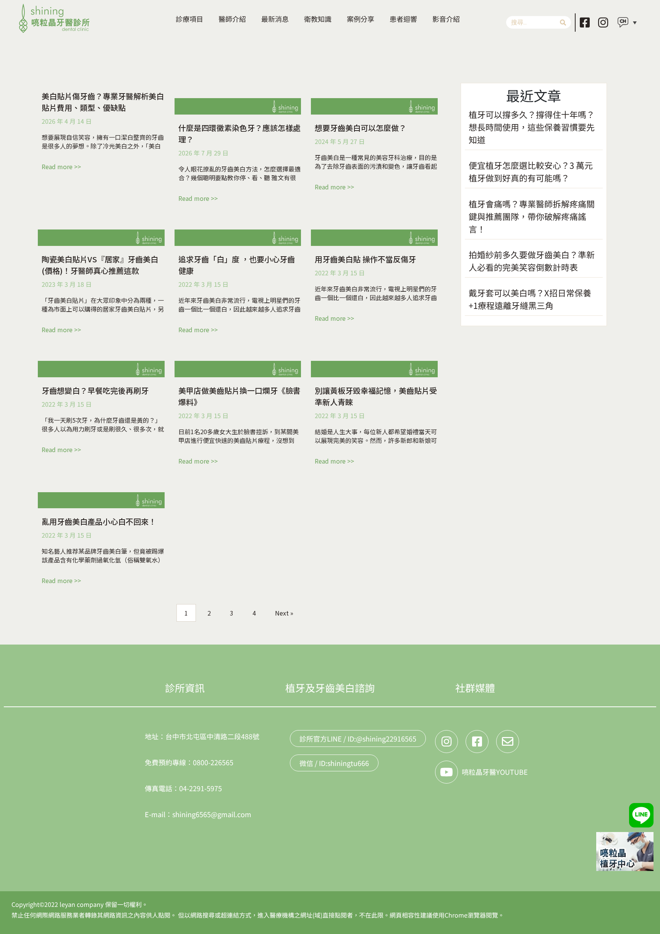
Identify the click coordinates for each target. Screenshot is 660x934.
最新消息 (275, 19)
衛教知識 (318, 19)
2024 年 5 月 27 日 (340, 141)
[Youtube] (446, 772)
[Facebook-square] (585, 22)
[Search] (563, 22)
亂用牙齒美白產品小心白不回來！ (99, 521)
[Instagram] (603, 22)
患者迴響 (403, 19)
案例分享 (360, 19)
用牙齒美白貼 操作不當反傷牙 (365, 259)
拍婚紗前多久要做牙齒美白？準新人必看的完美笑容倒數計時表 (532, 260)
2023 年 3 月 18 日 (67, 284)
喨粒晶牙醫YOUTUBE (495, 772)
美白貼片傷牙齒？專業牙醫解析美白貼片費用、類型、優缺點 (103, 101)
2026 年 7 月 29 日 (203, 152)
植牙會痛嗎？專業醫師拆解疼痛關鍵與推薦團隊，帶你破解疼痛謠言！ (532, 216)
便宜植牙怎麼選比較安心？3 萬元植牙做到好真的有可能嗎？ (531, 171)
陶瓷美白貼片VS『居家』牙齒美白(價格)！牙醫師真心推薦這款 (100, 265)
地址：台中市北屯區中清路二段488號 (202, 736)
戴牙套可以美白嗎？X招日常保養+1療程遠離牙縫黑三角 (530, 298)
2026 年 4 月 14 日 (67, 121)
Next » (284, 612)
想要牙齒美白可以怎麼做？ (360, 127)
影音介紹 (446, 19)
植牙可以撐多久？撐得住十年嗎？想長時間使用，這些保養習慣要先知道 (532, 126)
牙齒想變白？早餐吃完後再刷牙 (95, 390)
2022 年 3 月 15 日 (203, 284)
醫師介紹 (232, 19)
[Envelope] (507, 741)
